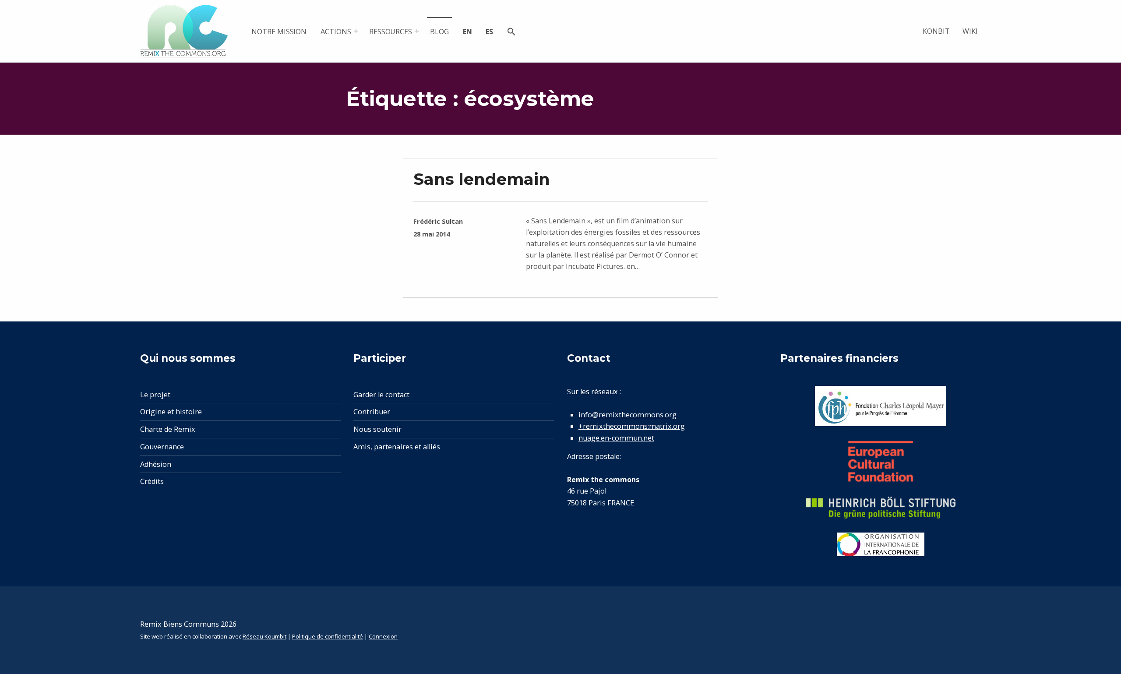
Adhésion (155, 464)
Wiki (970, 31)
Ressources (390, 31)
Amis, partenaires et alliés (396, 447)
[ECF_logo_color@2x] (880, 461)
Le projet (155, 394)
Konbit (936, 31)
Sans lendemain (481, 179)
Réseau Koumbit (264, 636)
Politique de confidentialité (327, 636)
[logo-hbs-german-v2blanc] (880, 508)
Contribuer (371, 411)
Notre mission (279, 31)
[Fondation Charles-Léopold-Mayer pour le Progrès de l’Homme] (880, 406)
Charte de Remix (167, 429)
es (489, 31)
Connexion (383, 636)
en (467, 31)
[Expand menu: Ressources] (417, 31)
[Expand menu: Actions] (356, 31)
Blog (439, 31)
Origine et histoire (171, 411)
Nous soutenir (377, 429)
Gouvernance (162, 447)
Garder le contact (381, 394)
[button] (511, 33)
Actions (336, 31)
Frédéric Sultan (438, 221)
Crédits (152, 481)
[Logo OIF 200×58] (880, 544)
